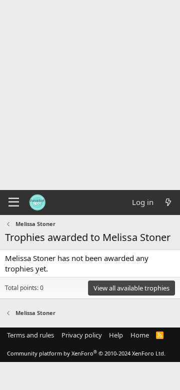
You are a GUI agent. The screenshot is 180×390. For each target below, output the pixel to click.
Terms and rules (30, 335)
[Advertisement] (90, 95)
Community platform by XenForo (86, 353)
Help (116, 335)
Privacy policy (82, 335)
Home (139, 335)
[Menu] (14, 202)
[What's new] (168, 202)
